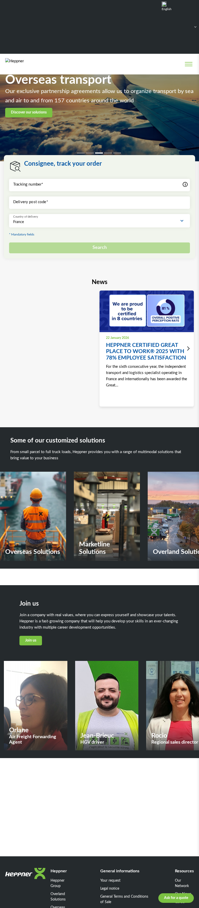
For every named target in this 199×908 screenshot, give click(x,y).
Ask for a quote (176, 898)
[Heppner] (26, 64)
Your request (110, 880)
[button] (81, 153)
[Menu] (188, 64)
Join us (30, 640)
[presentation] (187, 348)
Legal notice (109, 888)
